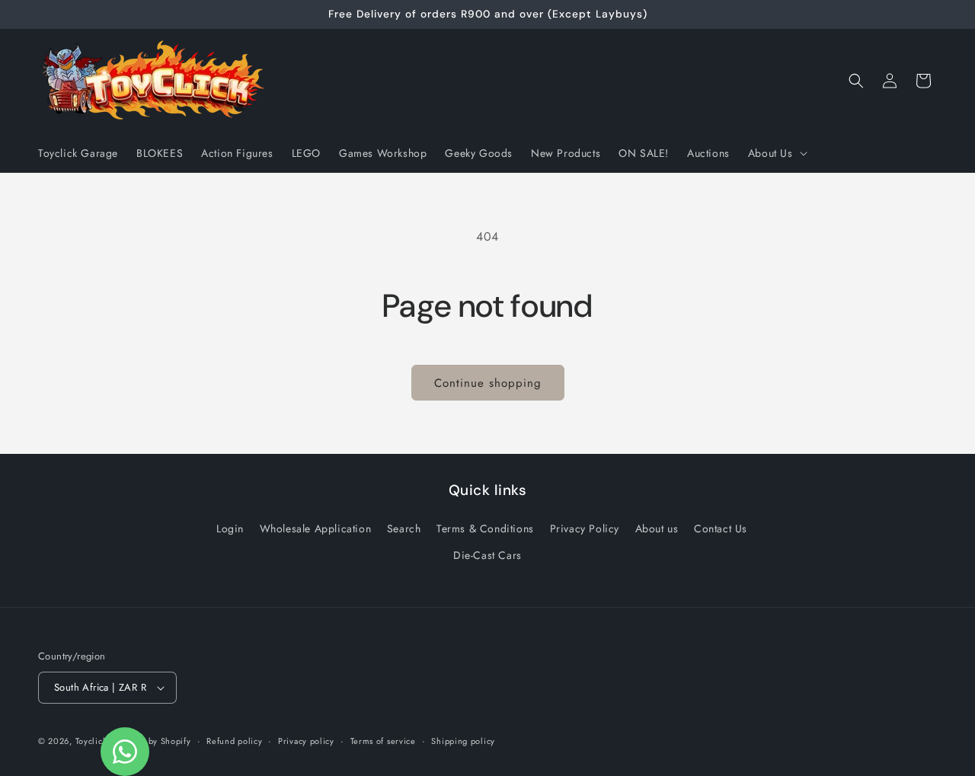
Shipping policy (463, 741)
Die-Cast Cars (487, 555)
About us (657, 528)
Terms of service (383, 741)
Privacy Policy (584, 528)
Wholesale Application (316, 528)
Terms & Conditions (485, 528)
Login (230, 528)
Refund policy (234, 741)
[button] (776, 153)
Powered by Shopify (150, 741)
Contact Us (720, 528)
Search (404, 528)
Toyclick (91, 741)
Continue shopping (488, 383)
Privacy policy (306, 741)
